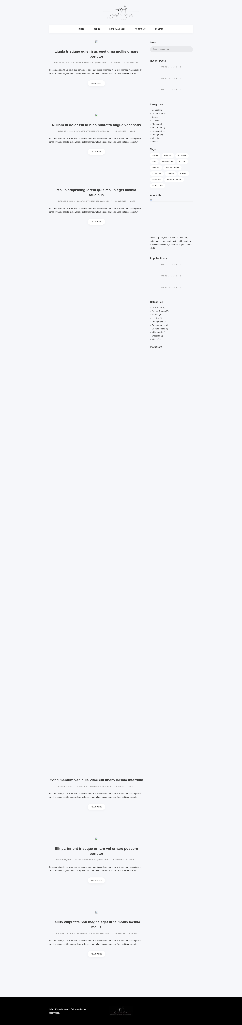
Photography (157, 124)
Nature (156, 168)
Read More (96, 83)
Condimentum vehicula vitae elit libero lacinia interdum (96, 780)
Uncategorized (158, 131)
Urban (183, 174)
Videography (157, 135)
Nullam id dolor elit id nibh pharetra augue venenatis (96, 125)
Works (155, 142)
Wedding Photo (174, 180)
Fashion (168, 155)
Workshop (158, 186)
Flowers (182, 155)
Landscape (167, 162)
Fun (154, 162)
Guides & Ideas (159, 113)
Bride (155, 155)
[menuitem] (81, 29)
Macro (182, 162)
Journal (155, 117)
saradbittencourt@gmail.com (91, 63)
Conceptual (157, 110)
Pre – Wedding (158, 128)
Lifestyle (155, 120)
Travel (171, 174)
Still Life (157, 174)
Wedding (156, 138)
